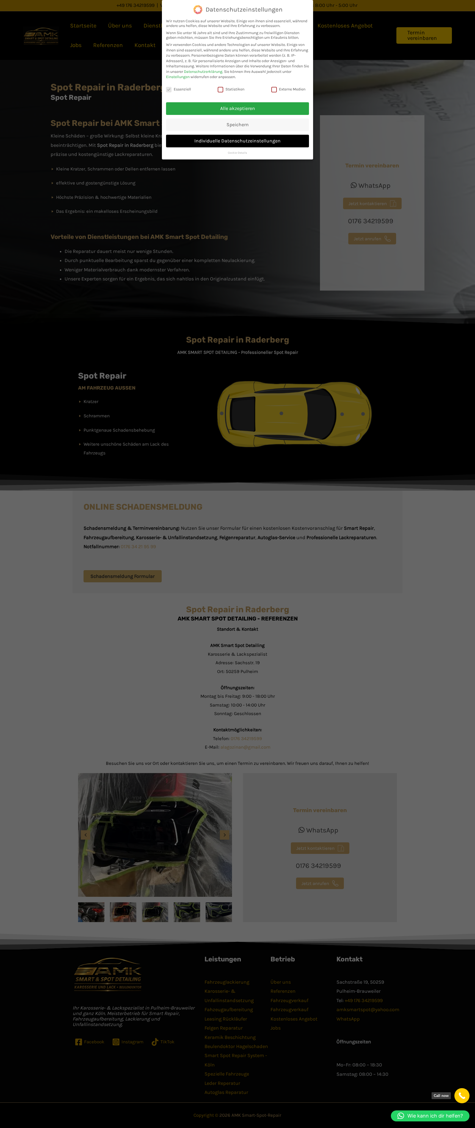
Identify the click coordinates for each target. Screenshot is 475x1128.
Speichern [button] (238, 124)
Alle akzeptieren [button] (237, 108)
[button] (430, 1115)
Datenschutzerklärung (203, 71)
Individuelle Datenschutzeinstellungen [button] (237, 141)
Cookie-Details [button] (237, 153)
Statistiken (234, 89)
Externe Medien (292, 89)
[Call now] (462, 1095)
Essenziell (182, 89)
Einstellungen (178, 77)
